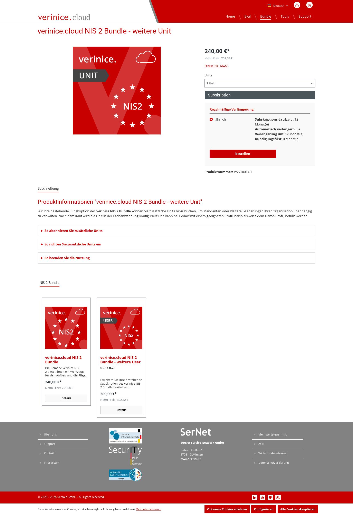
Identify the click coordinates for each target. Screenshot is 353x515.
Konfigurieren (263, 509)
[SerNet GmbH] (309, 32)
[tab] (48, 188)
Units (208, 75)
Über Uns (50, 434)
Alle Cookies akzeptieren (297, 509)
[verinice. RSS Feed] (278, 497)
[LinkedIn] (255, 497)
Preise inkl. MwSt (216, 66)
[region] (117, 90)
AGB (261, 444)
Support (49, 444)
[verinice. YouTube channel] (263, 497)
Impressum (51, 463)
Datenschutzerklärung (273, 463)
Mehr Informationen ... (148, 509)
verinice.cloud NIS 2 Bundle (63, 359)
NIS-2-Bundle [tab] (49, 282)
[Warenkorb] (309, 6)
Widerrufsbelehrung (272, 453)
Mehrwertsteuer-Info (272, 434)
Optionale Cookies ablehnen (227, 509)
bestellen (242, 153)
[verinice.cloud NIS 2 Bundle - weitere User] (121, 328)
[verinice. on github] (271, 497)
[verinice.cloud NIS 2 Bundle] (66, 328)
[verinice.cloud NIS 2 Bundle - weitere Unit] (117, 90)
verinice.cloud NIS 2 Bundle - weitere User (120, 359)
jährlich (220, 119)
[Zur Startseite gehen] (65, 16)
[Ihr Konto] (297, 5)
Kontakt (48, 453)
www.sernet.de (191, 459)
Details (66, 398)
